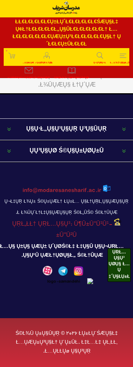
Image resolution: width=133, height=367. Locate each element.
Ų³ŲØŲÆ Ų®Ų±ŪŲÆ (6, 51)
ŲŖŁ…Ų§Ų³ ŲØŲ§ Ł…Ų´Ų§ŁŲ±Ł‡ (119, 264)
